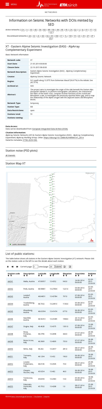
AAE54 (10, 379)
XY (86, 29)
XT (61, 36)
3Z (34, 36)
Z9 (83, 36)
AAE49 (10, 341)
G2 (75, 29)
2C (38, 36)
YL (66, 36)
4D (35, 29)
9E (62, 29)
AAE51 (10, 356)
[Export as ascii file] (70, 267)
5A (40, 29)
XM (56, 36)
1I (27, 29)
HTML (25, 140)
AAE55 (10, 386)
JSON (31, 140)
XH (51, 36)
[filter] (11, 275)
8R (49, 29)
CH (23, 29)
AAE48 (10, 334)
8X (53, 29)
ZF (88, 36)
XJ (82, 29)
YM (70, 36)
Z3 (79, 36)
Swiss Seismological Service (21, 396)
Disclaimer (38, 396)
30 (31, 29)
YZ (95, 29)
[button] (11, 4)
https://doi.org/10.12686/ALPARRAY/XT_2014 (64, 137)
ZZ (51, 32)
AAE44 (10, 304)
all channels (10, 155)
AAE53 (10, 371)
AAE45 (10, 311)
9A (57, 29)
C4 (70, 29)
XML (35, 140)
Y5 (75, 36)
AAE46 (10, 319)
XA (47, 36)
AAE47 (10, 326)
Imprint (46, 396)
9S (66, 29)
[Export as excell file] (64, 267)
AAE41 (10, 281)
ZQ (50, 38)
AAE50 (10, 349)
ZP (92, 36)
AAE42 (10, 289)
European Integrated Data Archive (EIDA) (50, 128)
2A (30, 36)
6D (43, 36)
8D (44, 29)
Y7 (91, 29)
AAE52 (10, 364)
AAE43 (10, 296)
